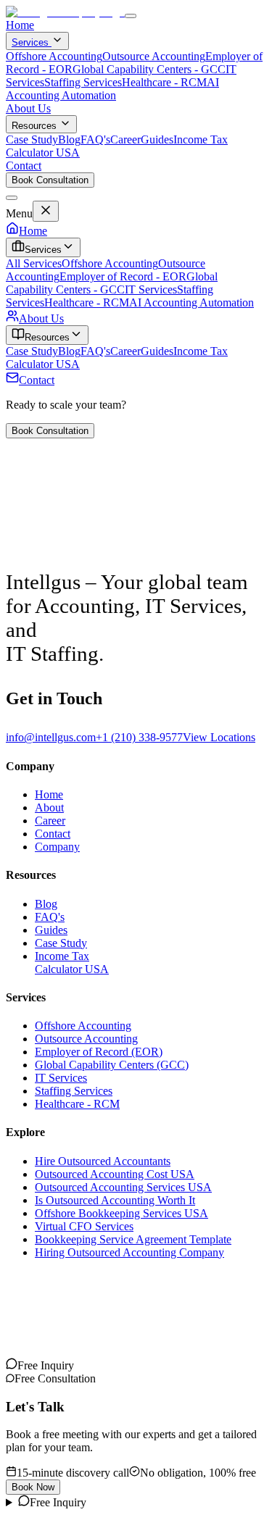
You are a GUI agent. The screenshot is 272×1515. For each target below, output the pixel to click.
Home (20, 25)
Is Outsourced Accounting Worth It (115, 1200)
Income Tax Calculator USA (72, 962)
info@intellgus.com (51, 737)
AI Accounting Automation (112, 88)
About (49, 807)
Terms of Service (113, 1322)
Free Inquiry (58, 1502)
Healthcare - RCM (164, 82)
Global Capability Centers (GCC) (112, 1065)
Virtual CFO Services (84, 1226)
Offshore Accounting (54, 56)
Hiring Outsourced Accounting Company (129, 1252)
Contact (23, 165)
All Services (34, 263)
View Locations (219, 737)
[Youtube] (23, 1365)
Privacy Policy (39, 1322)
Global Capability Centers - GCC (149, 69)
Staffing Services (83, 82)
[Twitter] (46, 1365)
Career (125, 139)
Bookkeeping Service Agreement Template (133, 1239)
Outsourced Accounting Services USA (123, 1187)
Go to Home (34, 557)
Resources (34, 125)
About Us (28, 108)
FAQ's (95, 139)
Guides (157, 139)
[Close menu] (11, 198)
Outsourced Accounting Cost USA (114, 1174)
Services (31, 42)
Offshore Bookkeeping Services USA (121, 1213)
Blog (69, 139)
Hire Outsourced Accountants (102, 1161)
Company (57, 846)
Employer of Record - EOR (122, 276)
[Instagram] (11, 1365)
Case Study (32, 139)
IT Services (151, 289)
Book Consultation (50, 180)
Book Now (33, 1487)
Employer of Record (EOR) (98, 1052)
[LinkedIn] (35, 1365)
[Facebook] (58, 1365)
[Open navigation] (130, 16)
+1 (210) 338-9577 (139, 737)
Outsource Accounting (153, 56)
